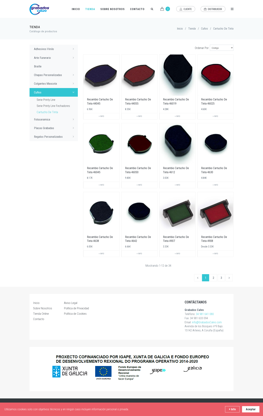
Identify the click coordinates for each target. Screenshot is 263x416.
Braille (38, 66)
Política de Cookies (75, 313)
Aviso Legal (70, 303)
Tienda (90, 9)
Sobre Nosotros (112, 9)
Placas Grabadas (44, 128)
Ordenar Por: (202, 48)
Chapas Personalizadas (48, 75)
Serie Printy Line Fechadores (53, 106)
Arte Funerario (42, 58)
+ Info (101, 116)
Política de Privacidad (76, 308)
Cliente (187, 9)
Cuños (204, 28)
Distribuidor (214, 9)
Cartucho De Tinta (47, 112)
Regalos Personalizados (48, 136)
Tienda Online (41, 313)
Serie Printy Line (46, 99)
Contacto (137, 9)
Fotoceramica (42, 119)
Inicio (76, 9)
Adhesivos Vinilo (44, 49)
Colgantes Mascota (45, 83)
